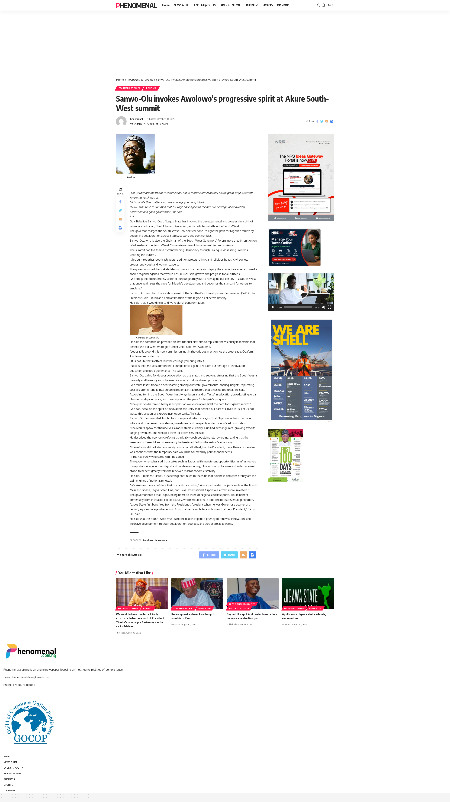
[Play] (273, 307)
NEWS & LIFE (204, 608)
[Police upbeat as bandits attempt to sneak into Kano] (197, 593)
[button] (301, 292)
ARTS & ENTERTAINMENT (242, 604)
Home (120, 79)
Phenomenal (136, 5)
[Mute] (324, 307)
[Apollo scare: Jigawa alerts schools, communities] (308, 593)
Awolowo (148, 540)
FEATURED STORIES (140, 79)
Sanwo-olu (161, 540)
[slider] (298, 307)
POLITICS (151, 88)
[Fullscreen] (329, 307)
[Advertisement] (225, 47)
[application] (301, 292)
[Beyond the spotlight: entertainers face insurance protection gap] (253, 593)
